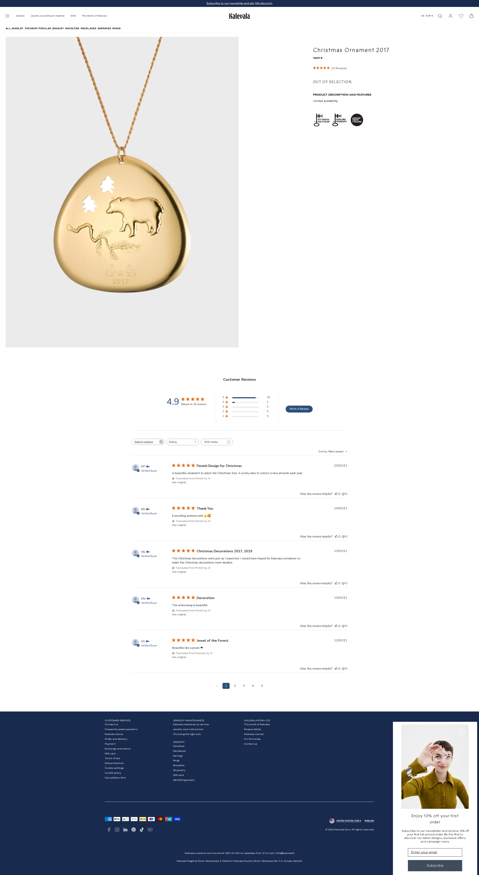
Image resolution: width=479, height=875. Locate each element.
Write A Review (299, 409)
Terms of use (112, 758)
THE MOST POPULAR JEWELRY (44, 29)
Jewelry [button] (20, 16)
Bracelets (179, 765)
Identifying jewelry (184, 780)
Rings (176, 761)
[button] (7, 15)
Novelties (179, 746)
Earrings (178, 756)
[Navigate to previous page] (217, 686)
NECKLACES (88, 29)
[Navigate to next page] (262, 686)
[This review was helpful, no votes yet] (336, 494)
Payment (110, 744)
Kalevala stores (114, 734)
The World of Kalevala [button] (94, 16)
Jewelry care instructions (188, 729)
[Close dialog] (461, 732)
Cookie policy (113, 773)
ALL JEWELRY (14, 29)
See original (179, 482)
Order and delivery (116, 739)
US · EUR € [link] (427, 16)
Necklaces (179, 751)
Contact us (111, 724)
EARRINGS (104, 29)
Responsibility (252, 729)
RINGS (116, 29)
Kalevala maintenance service (191, 724)
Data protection (114, 763)
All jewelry (179, 770)
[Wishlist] (461, 16)
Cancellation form (115, 778)
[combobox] (183, 442)
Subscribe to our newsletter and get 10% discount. (239, 3)
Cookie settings (114, 768)
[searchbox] (145, 442)
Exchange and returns (118, 749)
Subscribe (435, 865)
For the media (252, 739)
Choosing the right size (187, 734)
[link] (450, 15)
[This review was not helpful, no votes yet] (343, 494)
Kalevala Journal (253, 734)
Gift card (110, 754)
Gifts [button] (73, 16)
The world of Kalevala (257, 724)
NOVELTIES (72, 29)
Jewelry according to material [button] (48, 16)
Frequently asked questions (121, 729)
